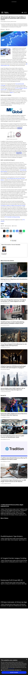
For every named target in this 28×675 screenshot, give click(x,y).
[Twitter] (4, 231)
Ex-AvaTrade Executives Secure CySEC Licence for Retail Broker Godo (12, 436)
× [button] (26, 659)
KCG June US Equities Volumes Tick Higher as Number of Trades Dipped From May (13, 300)
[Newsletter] (22, 12)
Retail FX (4, 15)
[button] (14, 670)
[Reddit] (7, 236)
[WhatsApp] (24, 231)
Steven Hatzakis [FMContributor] (13, 21)
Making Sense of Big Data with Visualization (14, 279)
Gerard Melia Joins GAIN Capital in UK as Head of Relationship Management (13, 389)
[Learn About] (20, 232)
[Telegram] (14, 231)
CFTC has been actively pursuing (12, 217)
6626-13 (11, 92)
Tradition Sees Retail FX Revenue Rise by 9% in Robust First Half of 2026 (14, 458)
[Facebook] (17, 231)
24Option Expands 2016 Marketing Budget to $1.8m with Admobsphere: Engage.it (13, 366)
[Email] (11, 231)
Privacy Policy (11, 668)
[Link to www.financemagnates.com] (5, 51)
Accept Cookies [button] (14, 672)
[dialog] (14, 666)
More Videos (4, 518)
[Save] (11, 236)
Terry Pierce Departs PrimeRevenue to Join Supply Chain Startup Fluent (14, 344)
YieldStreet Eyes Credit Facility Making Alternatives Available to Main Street (12, 322)
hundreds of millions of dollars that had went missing (13, 205)
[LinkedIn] (7, 231)
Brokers (7, 15)
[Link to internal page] (4, 249)
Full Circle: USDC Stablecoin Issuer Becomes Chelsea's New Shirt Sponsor (14, 414)
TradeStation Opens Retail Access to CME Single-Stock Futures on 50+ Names (13, 480)
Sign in (25, 12)
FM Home (2, 15)
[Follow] (4, 236)
